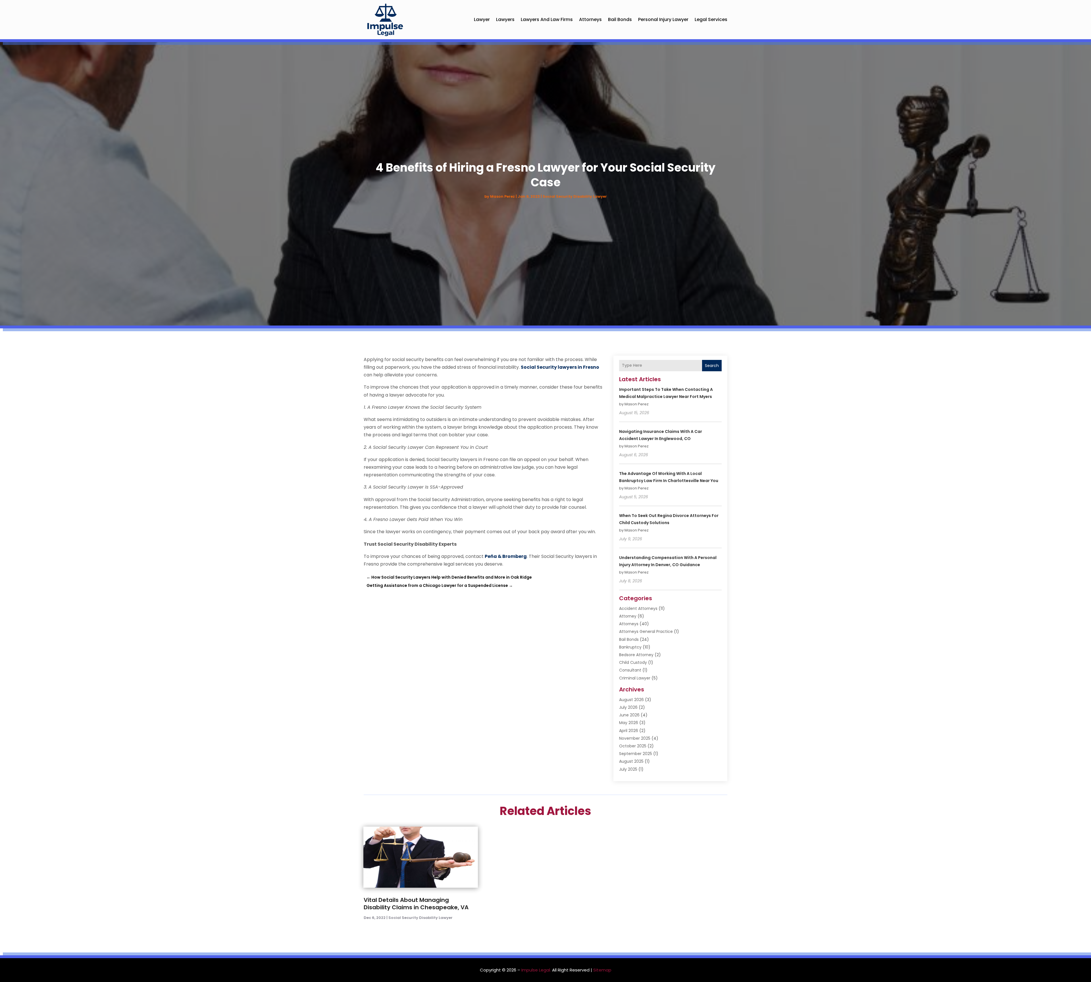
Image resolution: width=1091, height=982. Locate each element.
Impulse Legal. (536, 970)
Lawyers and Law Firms (547, 19)
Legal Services (711, 19)
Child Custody (633, 662)
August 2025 (631, 761)
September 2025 (635, 753)
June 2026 (629, 715)
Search (712, 365)
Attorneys (590, 19)
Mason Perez (502, 196)
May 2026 (628, 722)
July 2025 (628, 769)
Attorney (627, 616)
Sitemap (602, 970)
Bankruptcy (630, 647)
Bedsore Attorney (636, 655)
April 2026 (628, 730)
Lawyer (482, 19)
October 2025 (632, 746)
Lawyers (505, 19)
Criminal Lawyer (634, 678)
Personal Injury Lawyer (663, 19)
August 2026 (631, 699)
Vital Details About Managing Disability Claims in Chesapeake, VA (416, 903)
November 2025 (634, 738)
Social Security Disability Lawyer (575, 196)
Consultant (630, 670)
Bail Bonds (620, 19)
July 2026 (628, 707)
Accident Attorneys (638, 608)
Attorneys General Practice (646, 631)
